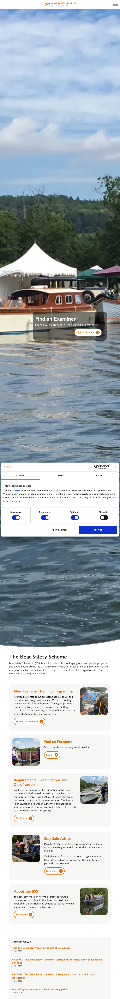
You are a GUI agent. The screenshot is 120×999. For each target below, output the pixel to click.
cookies (16, 490)
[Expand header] (115, 4)
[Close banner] (116, 467)
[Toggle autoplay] (117, 646)
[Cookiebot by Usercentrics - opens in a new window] (96, 467)
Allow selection (59, 530)
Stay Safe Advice (86, 335)
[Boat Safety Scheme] (60, 4)
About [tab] (99, 475)
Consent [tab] (20, 475)
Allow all (98, 530)
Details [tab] (60, 475)
